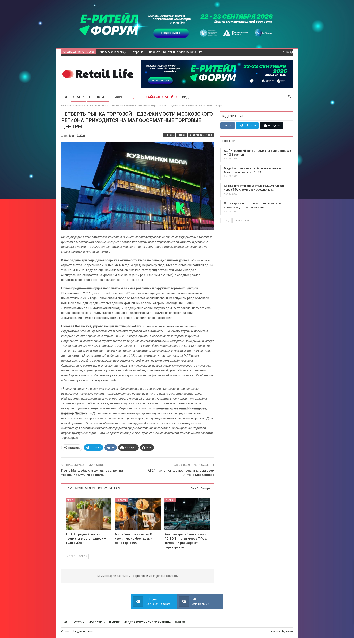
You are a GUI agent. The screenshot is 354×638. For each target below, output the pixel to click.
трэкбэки (142, 576)
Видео (187, 97)
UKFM (289, 631)
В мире (117, 97)
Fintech (181, 135)
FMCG (70, 500)
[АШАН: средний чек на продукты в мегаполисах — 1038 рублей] (88, 514)
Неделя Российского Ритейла (152, 97)
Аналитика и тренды (113, 52)
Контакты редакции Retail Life (182, 52)
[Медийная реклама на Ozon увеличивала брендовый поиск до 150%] (138, 514)
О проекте (153, 52)
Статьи (78, 97)
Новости (96, 97)
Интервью (136, 52)
